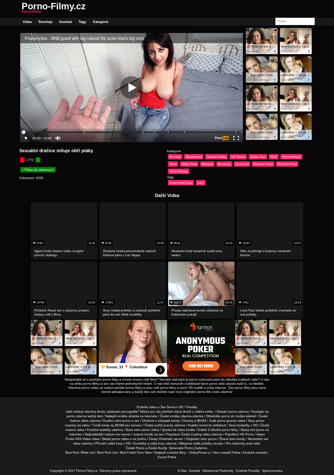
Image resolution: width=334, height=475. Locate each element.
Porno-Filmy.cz (54, 9)
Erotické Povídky (248, 470)
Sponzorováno (272, 470)
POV (273, 157)
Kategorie (100, 22)
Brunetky (224, 164)
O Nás (182, 470)
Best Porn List (107, 452)
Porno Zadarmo (195, 448)
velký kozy (157, 443)
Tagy (82, 22)
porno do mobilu (233, 416)
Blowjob (207, 164)
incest (203, 425)
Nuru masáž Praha (226, 452)
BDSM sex (122, 425)
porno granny (227, 420)
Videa (27, 22)
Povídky (191, 407)
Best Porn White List (80, 452)
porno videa (120, 439)
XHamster (166, 439)
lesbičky (105, 430)
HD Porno (238, 157)
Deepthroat (194, 157)
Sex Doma (167, 407)
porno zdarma (77, 416)
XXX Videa (83, 439)
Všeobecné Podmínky (218, 470)
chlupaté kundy (169, 420)
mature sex (113, 434)
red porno (257, 430)
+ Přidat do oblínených (38, 170)
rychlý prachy (163, 425)
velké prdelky (202, 443)
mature (75, 420)
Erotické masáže (255, 452)
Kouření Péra (263, 164)
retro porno (123, 420)
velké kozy (115, 443)
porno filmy (230, 430)
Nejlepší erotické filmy (170, 452)
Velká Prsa (189, 164)
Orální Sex (257, 157)
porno (233, 411)
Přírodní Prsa (287, 164)
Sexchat (65, 22)
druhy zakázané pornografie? (118, 411)
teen (232, 439)
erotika (122, 416)
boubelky (243, 425)
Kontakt (194, 470)
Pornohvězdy (291, 157)
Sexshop (45, 22)
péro (200, 182)
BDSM (201, 420)
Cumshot (242, 164)
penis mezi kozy (180, 182)
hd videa (179, 430)
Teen (173, 164)
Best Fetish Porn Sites (136, 452)
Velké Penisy (178, 171)
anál (249, 443)
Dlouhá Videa (216, 157)
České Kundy (157, 448)
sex (266, 439)
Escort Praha (167, 457)
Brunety (175, 157)
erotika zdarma (181, 416)
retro (203, 439)
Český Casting (191, 434)
